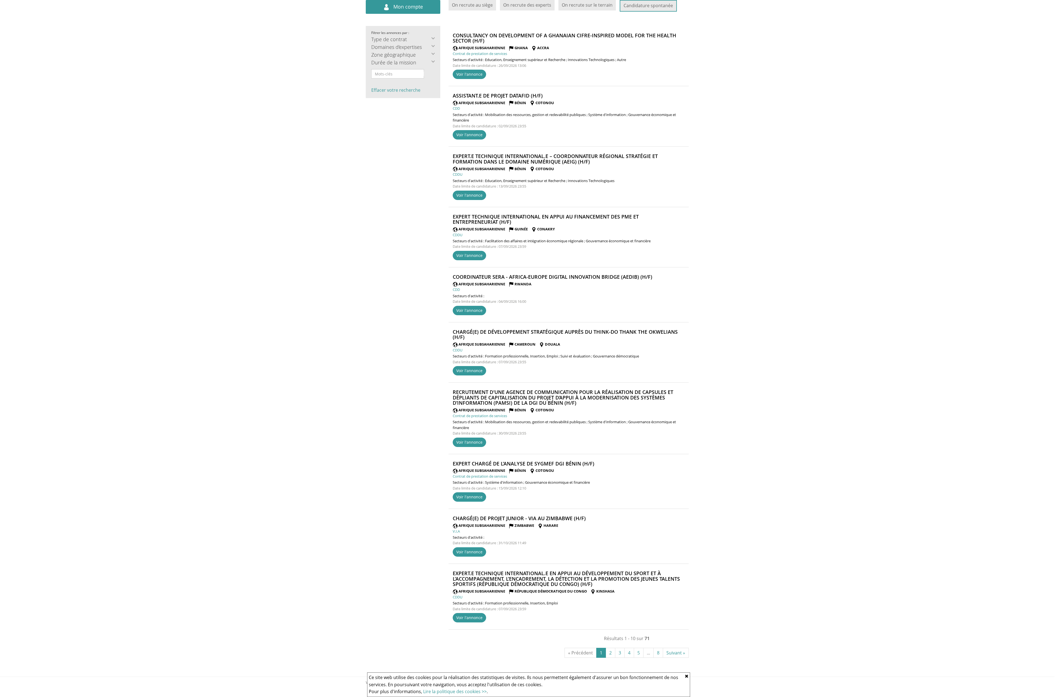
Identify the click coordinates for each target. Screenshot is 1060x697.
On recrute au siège (472, 5)
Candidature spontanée (648, 5)
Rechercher (427, 74)
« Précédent (580, 653)
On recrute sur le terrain (587, 5)
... (648, 653)
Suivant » (675, 653)
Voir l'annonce (469, 74)
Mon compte (407, 6)
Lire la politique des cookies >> (455, 691)
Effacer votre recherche (395, 90)
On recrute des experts (527, 5)
